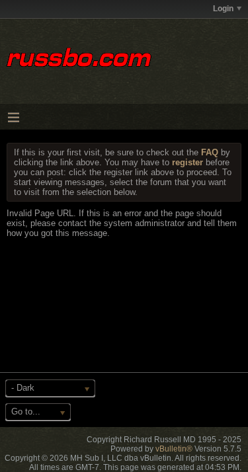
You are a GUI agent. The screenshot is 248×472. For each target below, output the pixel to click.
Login (223, 8)
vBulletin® (173, 448)
